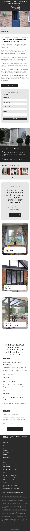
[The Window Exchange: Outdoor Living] (15, 313)
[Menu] (3, 8)
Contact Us (13, 215)
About (4, 447)
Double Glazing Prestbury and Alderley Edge (11, 507)
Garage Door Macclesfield (18, 509)
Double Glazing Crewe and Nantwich (13, 503)
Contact (5, 454)
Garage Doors (6, 466)
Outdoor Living (12, 325)
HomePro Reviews (13, 429)
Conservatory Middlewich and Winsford (10, 499)
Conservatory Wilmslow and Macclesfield (15, 500)
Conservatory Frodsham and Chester (9, 497)
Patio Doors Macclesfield (19, 517)
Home (5, 445)
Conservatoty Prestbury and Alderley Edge (10, 502)
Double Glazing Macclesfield (17, 504)
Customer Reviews (8, 450)
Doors (8, 288)
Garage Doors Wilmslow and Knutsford (17, 514)
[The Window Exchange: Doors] (15, 276)
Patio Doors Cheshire (6, 516)
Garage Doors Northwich (11, 513)
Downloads (6, 452)
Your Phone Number (8, 106)
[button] (6, 171)
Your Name (6, 97)
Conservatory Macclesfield (22, 497)
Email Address (6, 102)
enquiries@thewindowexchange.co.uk (13, 492)
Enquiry (5, 111)
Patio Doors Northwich (19, 519)
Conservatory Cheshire (21, 496)
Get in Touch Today (8, 85)
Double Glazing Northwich (21, 506)
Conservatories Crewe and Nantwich (9, 496)
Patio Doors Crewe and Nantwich (17, 516)
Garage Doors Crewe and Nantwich (16, 510)
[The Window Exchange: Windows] (15, 238)
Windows (9, 251)
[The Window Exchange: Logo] (15, 4)
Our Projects (6, 449)
